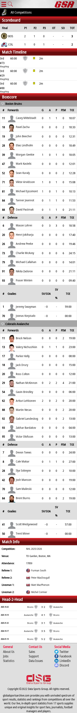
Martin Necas (24, 410)
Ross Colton (23, 374)
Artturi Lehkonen (26, 400)
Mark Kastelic (24, 163)
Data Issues (36, 660)
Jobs (5, 656)
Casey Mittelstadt (26, 118)
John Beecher (24, 136)
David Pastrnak (25, 209)
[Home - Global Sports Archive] (66, 4)
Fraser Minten (24, 280)
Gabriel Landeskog (27, 418)
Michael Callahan (26, 262)
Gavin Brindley (24, 392)
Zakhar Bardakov (26, 427)
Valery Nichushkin (26, 347)
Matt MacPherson (40, 585)
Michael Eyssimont (27, 191)
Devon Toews (23, 452)
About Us (8, 651)
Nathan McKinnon (26, 383)
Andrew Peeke (24, 243)
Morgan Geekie (25, 154)
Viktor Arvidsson (25, 182)
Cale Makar (22, 461)
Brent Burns (23, 498)
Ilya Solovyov (23, 470)
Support (34, 656)
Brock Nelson (23, 338)
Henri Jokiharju (25, 234)
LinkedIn (65, 660)
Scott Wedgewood (26, 524)
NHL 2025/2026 (34, 549)
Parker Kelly (23, 356)
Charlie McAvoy (25, 253)
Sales (32, 651)
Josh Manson (23, 480)
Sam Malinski (24, 489)
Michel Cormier (39, 592)
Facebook (65, 656)
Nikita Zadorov (24, 271)
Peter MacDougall (40, 577)
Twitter (64, 651)
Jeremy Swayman (26, 306)
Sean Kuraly (23, 173)
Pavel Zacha (23, 127)
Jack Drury (22, 365)
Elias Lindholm (24, 145)
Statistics (8, 660)
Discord (64, 665)
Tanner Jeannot (25, 200)
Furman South (38, 570)
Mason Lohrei (24, 225)
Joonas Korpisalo (25, 315)
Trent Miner (23, 533)
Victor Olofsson (24, 436)
